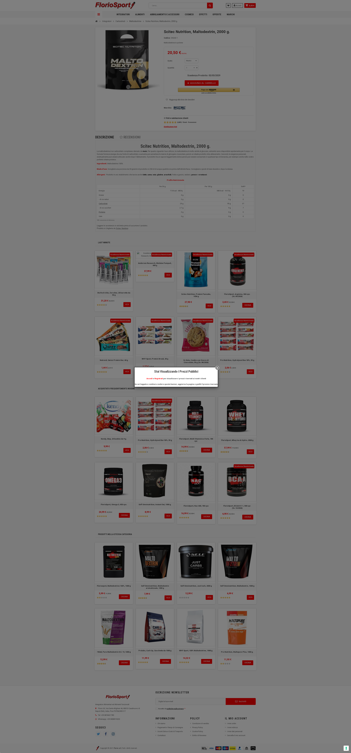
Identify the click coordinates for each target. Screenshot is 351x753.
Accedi (149, 379)
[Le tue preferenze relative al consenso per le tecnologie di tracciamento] (346, 748)
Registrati (159, 379)
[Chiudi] (217, 368)
